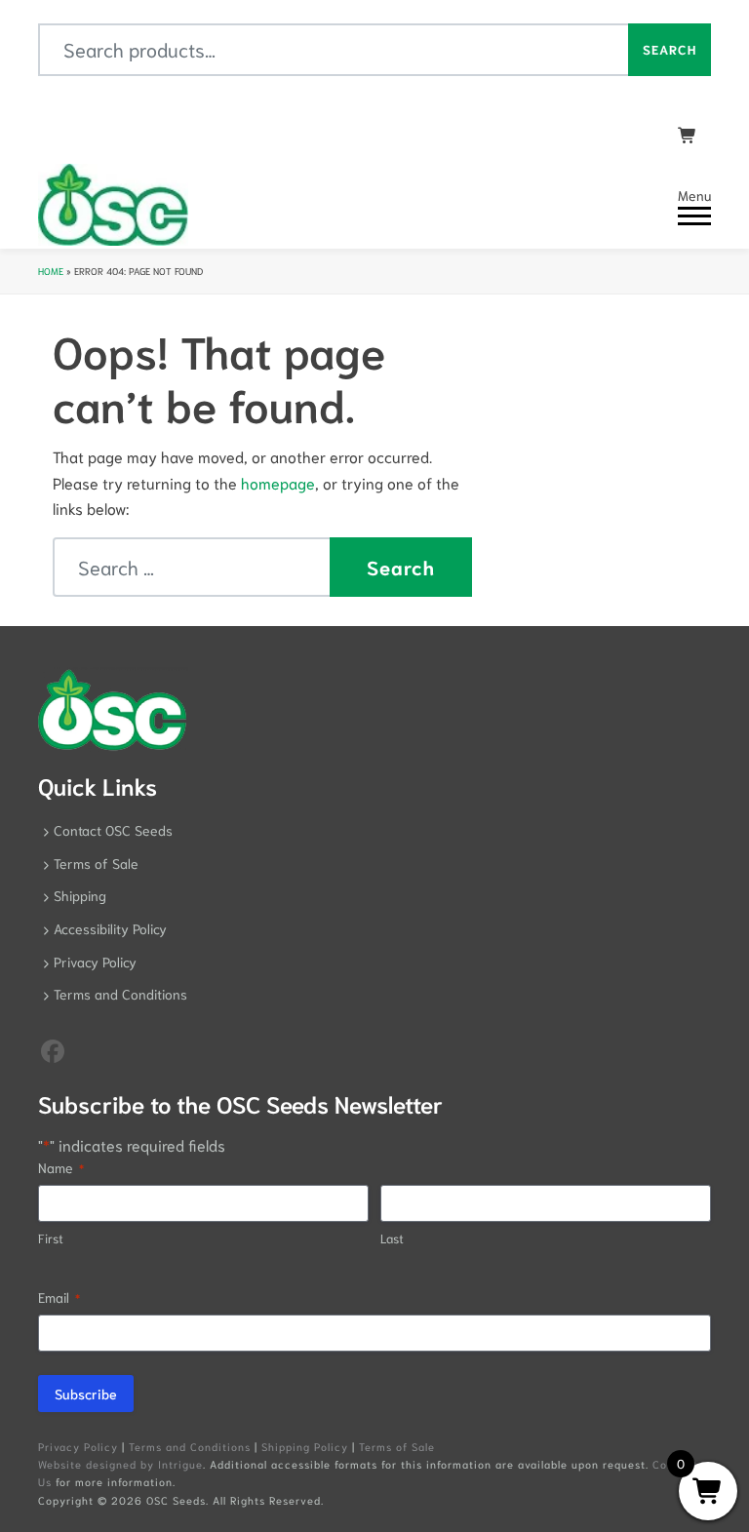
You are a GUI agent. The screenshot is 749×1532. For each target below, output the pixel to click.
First (50, 1238)
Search (669, 49)
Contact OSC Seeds (113, 830)
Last (392, 1238)
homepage (278, 482)
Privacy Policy (95, 961)
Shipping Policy (304, 1446)
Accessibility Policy (110, 928)
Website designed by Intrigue (120, 1464)
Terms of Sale (96, 863)
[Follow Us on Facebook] (52, 1049)
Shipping (80, 895)
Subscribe (86, 1393)
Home (50, 270)
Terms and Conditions (120, 993)
